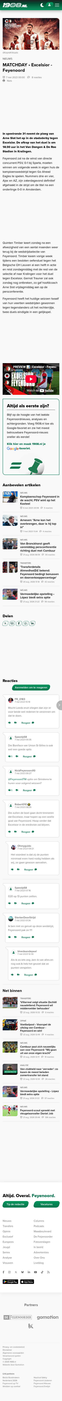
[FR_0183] (10, 700)
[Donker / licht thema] (42, 5)
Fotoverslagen (42, 1242)
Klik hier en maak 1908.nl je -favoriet (26, 446)
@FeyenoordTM (17, 779)
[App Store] (27, 1282)
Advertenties (41, 1252)
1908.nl (15, 5)
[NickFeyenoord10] (10, 771)
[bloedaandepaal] (13, 952)
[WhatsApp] (25, 623)
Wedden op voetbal (11, 1386)
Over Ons (39, 1257)
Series (6, 1252)
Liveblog (39, 1263)
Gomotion (19, 1364)
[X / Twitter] (5, 623)
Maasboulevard (42, 1231)
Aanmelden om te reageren (31, 687)
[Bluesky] (23, 1272)
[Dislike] (16, 722)
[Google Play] (10, 1282)
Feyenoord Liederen (43, 1380)
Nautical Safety (40, 1377)
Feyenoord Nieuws (42, 1383)
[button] (35, 700)
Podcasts (39, 1226)
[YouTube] (37, 1272)
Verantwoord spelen (12, 1355)
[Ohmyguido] (13, 847)
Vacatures (47, 1204)
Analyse (7, 1257)
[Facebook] (19, 623)
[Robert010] (10, 805)
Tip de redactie (15, 1204)
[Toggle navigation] (57, 5)
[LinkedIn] (32, 623)
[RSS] (49, 1272)
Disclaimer (7, 1349)
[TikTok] (43, 1272)
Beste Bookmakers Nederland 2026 (11, 1379)
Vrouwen (8, 1263)
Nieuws (7, 1221)
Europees (8, 1242)
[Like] (10, 722)
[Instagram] (10, 1272)
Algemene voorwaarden (13, 1352)
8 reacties (36, 77)
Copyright (7, 1358)
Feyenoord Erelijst (42, 1386)
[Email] (12, 623)
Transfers (8, 1226)
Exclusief (8, 1236)
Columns (39, 1221)
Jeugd (6, 1247)
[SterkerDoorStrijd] (10, 918)
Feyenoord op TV (10, 1383)
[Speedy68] (10, 738)
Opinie (6, 1231)
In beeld (38, 1247)
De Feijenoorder (43, 1236)
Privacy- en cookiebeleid (13, 1347)
